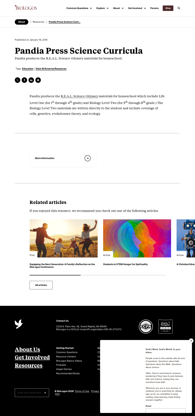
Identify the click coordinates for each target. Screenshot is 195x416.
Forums (154, 8)
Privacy (95, 391)
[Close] (191, 340)
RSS (57, 394)
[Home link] (26, 7)
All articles (41, 285)
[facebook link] (24, 80)
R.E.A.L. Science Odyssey (79, 96)
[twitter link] (17, 80)
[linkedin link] (31, 80)
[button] (178, 8)
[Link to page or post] (64, 238)
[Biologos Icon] (19, 324)
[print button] (38, 80)
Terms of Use (82, 391)
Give (168, 8)
